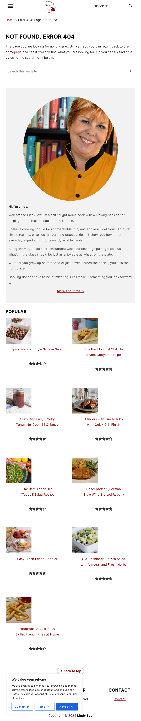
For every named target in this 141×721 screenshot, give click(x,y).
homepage (14, 52)
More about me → (70, 291)
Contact (120, 699)
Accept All (67, 706)
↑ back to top (70, 671)
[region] (45, 694)
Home (10, 20)
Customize (22, 706)
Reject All (45, 706)
